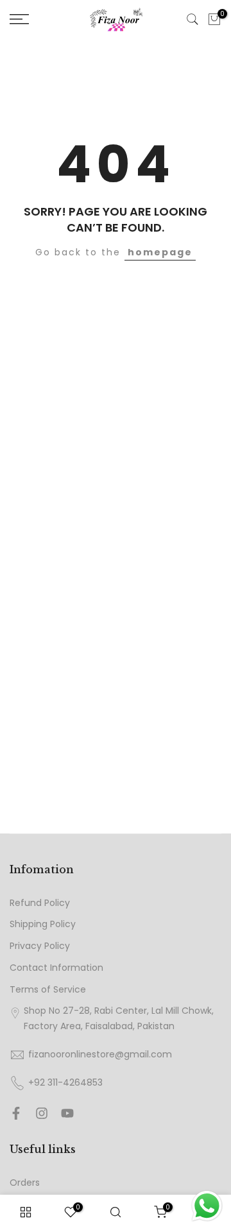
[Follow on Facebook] (16, 1113)
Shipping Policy (43, 924)
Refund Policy (40, 903)
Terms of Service (48, 990)
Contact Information (56, 968)
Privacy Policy (40, 946)
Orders (25, 1183)
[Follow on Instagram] (41, 1113)
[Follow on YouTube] (67, 1113)
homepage (160, 252)
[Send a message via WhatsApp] (207, 1206)
